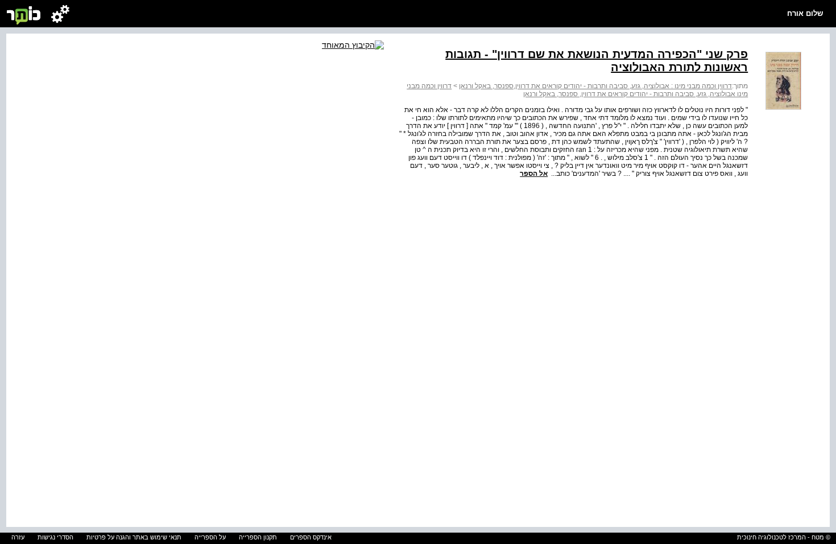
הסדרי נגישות (55, 537)
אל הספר (534, 174)
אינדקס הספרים (311, 537)
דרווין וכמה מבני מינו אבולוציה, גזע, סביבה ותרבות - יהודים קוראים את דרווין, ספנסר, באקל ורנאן (577, 90)
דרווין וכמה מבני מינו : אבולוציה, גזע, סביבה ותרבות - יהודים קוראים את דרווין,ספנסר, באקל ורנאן (595, 86)
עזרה (17, 537)
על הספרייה (210, 537)
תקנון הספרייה (258, 537)
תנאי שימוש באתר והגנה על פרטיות (133, 537)
